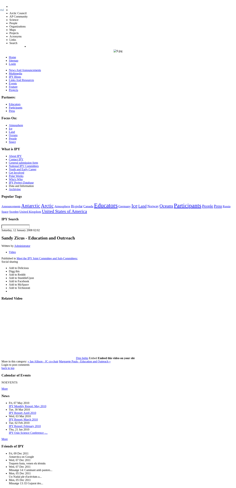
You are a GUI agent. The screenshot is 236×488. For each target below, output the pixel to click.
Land (142, 206)
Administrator (22, 245)
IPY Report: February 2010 (25, 426)
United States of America (64, 211)
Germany (124, 206)
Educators (106, 205)
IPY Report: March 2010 (23, 419)
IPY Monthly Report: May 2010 (27, 406)
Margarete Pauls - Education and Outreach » (85, 361)
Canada (88, 206)
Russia (226, 206)
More (4, 388)
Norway (153, 206)
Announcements (10, 206)
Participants (187, 205)
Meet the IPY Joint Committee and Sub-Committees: (47, 258)
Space (4, 211)
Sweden (14, 211)
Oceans (166, 205)
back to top (7, 368)
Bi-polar (77, 206)
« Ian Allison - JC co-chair (43, 361)
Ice (134, 206)
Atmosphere (62, 206)
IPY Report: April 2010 (22, 412)
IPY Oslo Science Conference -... (28, 432)
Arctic (47, 206)
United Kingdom (30, 211)
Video (12, 252)
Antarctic (30, 206)
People (207, 206)
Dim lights (82, 358)
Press (218, 206)
